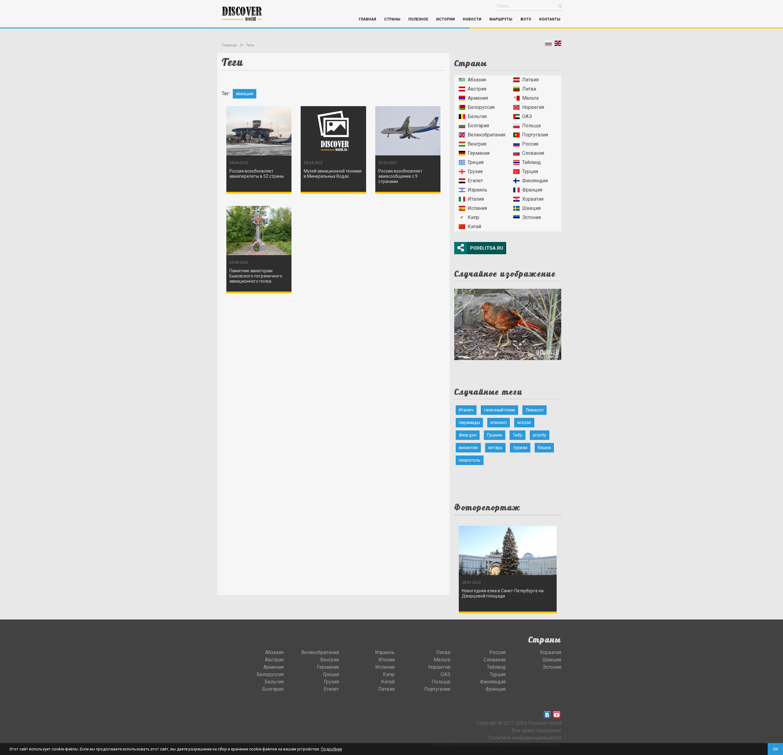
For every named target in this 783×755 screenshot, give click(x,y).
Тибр (517, 435)
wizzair (524, 422)
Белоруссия (481, 107)
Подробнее (331, 749)
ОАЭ (527, 116)
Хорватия (533, 199)
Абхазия (477, 80)
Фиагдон (468, 435)
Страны (392, 19)
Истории (445, 19)
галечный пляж (499, 409)
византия (468, 447)
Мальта (530, 98)
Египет (475, 181)
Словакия (533, 153)
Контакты (549, 19)
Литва (529, 89)
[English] (558, 44)
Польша (531, 125)
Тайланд (531, 162)
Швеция (531, 208)
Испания (477, 208)
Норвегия (533, 107)
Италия (476, 199)
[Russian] (548, 44)
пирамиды (469, 422)
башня (544, 447)
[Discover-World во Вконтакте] (547, 715)
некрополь (470, 460)
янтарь (495, 447)
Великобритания (486, 135)
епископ (498, 422)
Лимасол (534, 409)
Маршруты (500, 19)
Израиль (477, 190)
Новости (472, 19)
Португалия (535, 135)
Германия (479, 153)
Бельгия (477, 116)
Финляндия (535, 181)
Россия (530, 144)
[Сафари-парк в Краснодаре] (507, 322)
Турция (530, 171)
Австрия (477, 89)
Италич (466, 409)
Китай (474, 226)
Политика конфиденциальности (524, 738)
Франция (532, 190)
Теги (250, 45)
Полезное (418, 19)
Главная (367, 19)
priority (539, 435)
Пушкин (494, 435)
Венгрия (477, 144)
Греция (476, 162)
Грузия (475, 171)
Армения (478, 98)
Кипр (473, 217)
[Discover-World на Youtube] (556, 715)
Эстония (531, 217)
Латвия (530, 80)
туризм (520, 447)
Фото (525, 19)
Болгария (478, 125)
